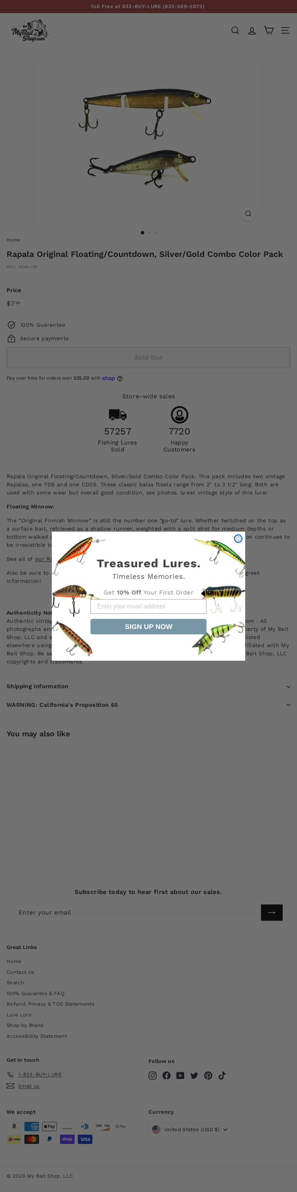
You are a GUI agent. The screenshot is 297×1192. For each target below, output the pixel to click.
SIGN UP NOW (148, 626)
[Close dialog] (238, 539)
